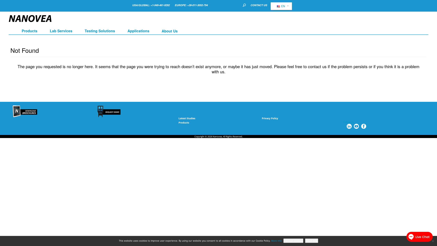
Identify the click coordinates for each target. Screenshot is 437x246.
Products (184, 122)
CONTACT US (259, 5)
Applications (138, 30)
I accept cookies (293, 240)
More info (276, 240)
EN (282, 6)
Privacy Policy (270, 118)
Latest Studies (187, 118)
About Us (170, 30)
